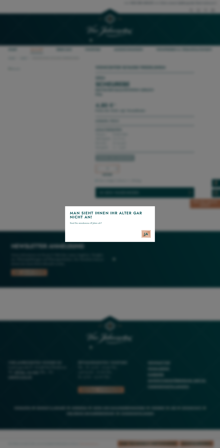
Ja (146, 234)
